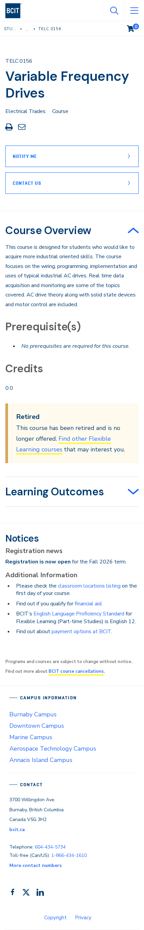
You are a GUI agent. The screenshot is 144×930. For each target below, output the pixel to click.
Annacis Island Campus (40, 760)
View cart (135, 27)
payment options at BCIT (81, 631)
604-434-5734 (50, 847)
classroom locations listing (89, 586)
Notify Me (25, 156)
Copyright (55, 917)
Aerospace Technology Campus (52, 749)
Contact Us (27, 183)
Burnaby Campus (33, 714)
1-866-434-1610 (69, 855)
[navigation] (16, 11)
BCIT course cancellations (76, 671)
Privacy (83, 917)
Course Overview (48, 230)
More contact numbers (35, 865)
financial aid (88, 603)
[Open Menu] (134, 10)
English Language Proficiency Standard (78, 613)
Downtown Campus (36, 726)
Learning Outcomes (54, 491)
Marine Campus (30, 737)
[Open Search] (114, 10)
